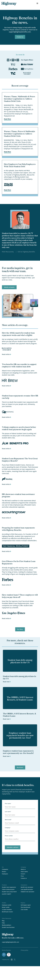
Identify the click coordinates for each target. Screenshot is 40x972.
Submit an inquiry (9, 287)
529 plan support (6, 894)
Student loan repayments (9, 887)
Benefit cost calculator (27, 887)
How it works (24, 871)
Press (22, 876)
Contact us (20, 37)
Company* (7, 828)
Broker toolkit (5, 907)
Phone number (9, 836)
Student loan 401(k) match (9, 891)
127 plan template (7, 909)
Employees (5, 874)
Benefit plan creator (7, 912)
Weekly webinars (6, 925)
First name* (8, 803)
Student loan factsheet (8, 927)
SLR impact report (26, 905)
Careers (23, 874)
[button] (37, 3)
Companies (5, 869)
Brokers (4, 871)
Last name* (8, 811)
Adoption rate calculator (27, 891)
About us (23, 869)
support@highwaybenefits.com (10, 942)
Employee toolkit (6, 905)
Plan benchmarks (25, 907)
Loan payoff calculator (27, 889)
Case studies (24, 909)
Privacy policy (24, 950)
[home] (8, 3)
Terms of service (6, 950)
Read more (20, 767)
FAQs (3, 923)
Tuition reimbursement (8, 889)
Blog (3, 920)
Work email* (8, 819)
